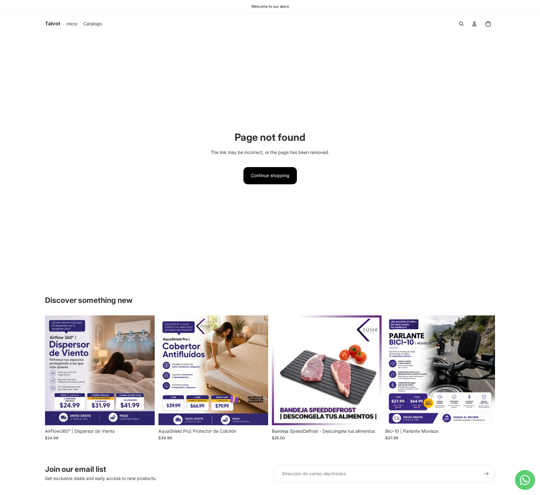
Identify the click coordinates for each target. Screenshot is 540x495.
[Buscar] (461, 24)
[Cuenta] (474, 24)
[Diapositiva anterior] (281, 370)
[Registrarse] (486, 474)
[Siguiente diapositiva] (372, 370)
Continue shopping (270, 175)
